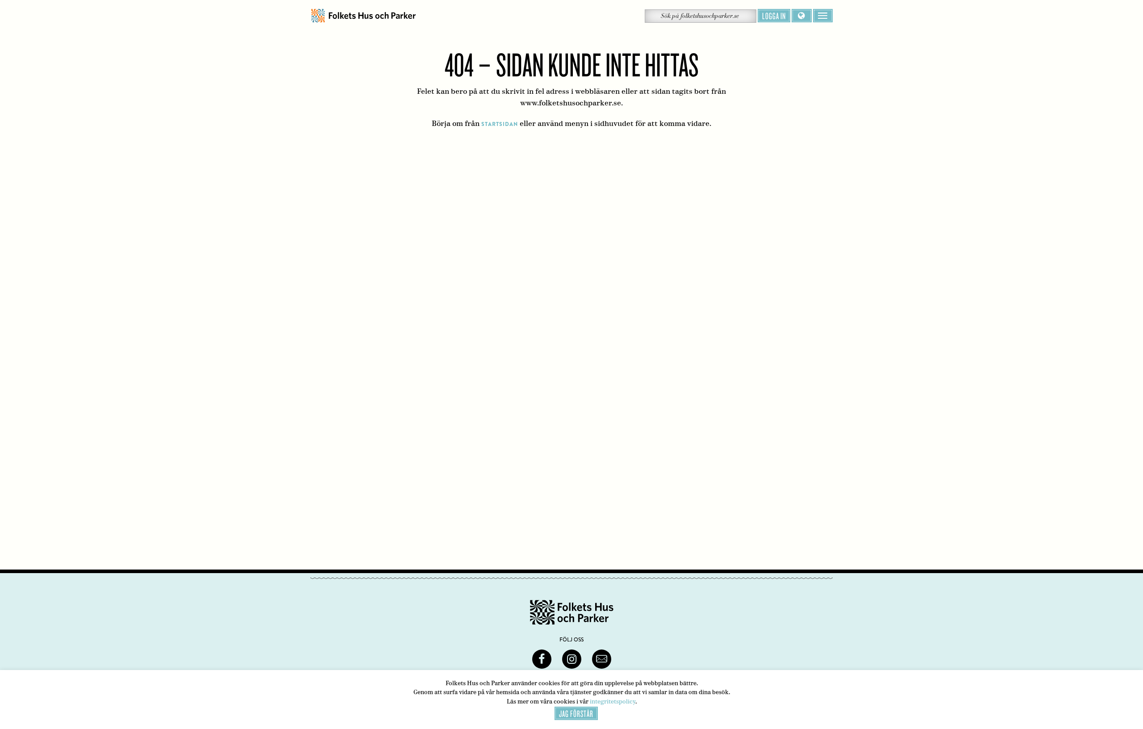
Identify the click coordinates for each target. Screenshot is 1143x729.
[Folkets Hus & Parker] (363, 16)
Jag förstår (576, 713)
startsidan (499, 124)
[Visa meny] (823, 15)
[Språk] (802, 15)
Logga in (774, 15)
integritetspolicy (612, 701)
